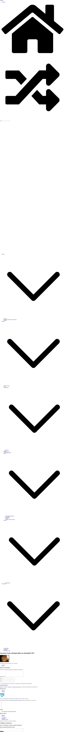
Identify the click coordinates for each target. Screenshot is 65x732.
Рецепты (3, 321)
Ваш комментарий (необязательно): (7, 727)
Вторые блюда (6, 387)
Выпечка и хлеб (6, 451)
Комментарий (2, 676)
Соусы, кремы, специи (7, 452)
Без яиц (7, 518)
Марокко (5, 318)
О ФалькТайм (4, 583)
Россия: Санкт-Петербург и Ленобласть (10, 319)
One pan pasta (8, 582)
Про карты (5, 649)
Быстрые (5, 520)
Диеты (5, 453)
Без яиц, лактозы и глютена (10, 519)
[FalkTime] (32, 54)
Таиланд (5, 320)
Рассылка (3, 718)
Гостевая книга (6, 648)
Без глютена (8, 516)
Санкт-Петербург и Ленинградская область (9, 711)
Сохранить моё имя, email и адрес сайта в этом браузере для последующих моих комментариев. (16, 683)
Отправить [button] (2, 731)
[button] (33, 317)
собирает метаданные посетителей (15, 700)
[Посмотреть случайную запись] (32, 119)
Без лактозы (8, 517)
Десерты (5, 450)
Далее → (3, 665)
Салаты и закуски (7, 385)
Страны (3, 254)
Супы (5, 386)
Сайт (1, 681)
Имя (1, 678)
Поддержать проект (7, 650)
